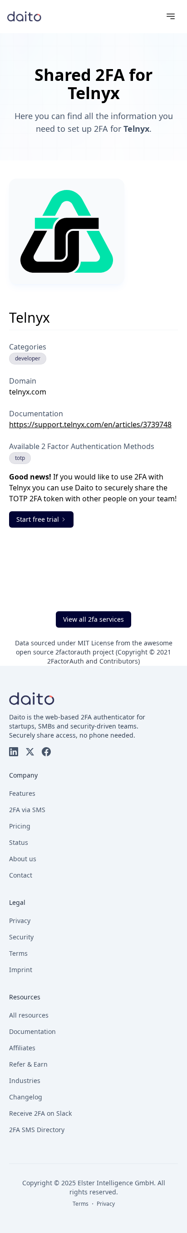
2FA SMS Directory (36, 1129)
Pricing (19, 826)
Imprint (20, 969)
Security (21, 937)
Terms (18, 953)
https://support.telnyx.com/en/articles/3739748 (90, 424)
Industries (24, 1080)
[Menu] (171, 16)
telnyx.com (27, 392)
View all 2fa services (93, 619)
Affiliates (22, 1047)
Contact (20, 875)
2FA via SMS (27, 809)
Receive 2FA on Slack (40, 1113)
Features (22, 793)
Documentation (32, 1031)
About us (22, 858)
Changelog (25, 1097)
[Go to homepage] (24, 16)
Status (18, 842)
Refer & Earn (28, 1064)
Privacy (19, 920)
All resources (29, 1015)
